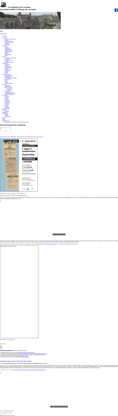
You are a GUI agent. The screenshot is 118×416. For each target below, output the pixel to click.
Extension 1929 (8, 76)
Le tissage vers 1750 (9, 60)
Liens (3, 118)
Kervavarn (7, 99)
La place (6, 40)
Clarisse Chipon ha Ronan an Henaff (26, 352)
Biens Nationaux (8, 66)
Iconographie (5, 113)
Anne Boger (7, 58)
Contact (3, 119)
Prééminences (7, 44)
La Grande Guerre (6, 108)
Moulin (6, 53)
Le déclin (7, 61)
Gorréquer (7, 106)
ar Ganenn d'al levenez (49, 244)
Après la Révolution (6, 74)
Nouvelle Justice (8, 67)
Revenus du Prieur (8, 50)
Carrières (6, 82)
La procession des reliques (10, 93)
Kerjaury (6, 98)
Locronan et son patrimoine (10, 39)
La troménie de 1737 (9, 92)
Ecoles (6, 79)
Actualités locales (5, 120)
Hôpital (6, 72)
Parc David (7, 100)
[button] (2, 219)
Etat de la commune (9, 75)
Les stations (9, 88)
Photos (6, 115)
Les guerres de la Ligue (9, 42)
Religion (6, 65)
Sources (4, 117)
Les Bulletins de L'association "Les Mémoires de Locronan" (16, 122)
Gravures (6, 114)
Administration (8, 48)
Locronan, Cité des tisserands (10, 57)
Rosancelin (7, 107)
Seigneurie (7, 47)
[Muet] (0, 349)
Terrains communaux (9, 83)
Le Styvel (7, 96)
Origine (6, 46)
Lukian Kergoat (43, 353)
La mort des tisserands (9, 62)
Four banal (7, 52)
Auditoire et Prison (8, 51)
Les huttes (9, 89)
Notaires (6, 68)
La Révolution (5, 63)
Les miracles (7, 91)
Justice (6, 55)
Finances (6, 71)
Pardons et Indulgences (9, 94)
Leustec (6, 105)
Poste (6, 81)
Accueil (3, 35)
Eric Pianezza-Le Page (27, 353)
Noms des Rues (5, 112)
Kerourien (7, 103)
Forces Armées (8, 70)
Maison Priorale (8, 54)
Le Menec (7, 97)
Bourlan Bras (7, 102)
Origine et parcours (8, 86)
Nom (6, 36)
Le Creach (7, 104)
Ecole (6, 73)
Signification (7, 85)
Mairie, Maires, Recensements (11, 77)
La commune (7, 64)
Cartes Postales (8, 116)
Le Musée (4, 109)
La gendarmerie (8, 78)
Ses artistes (7, 110)
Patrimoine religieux (9, 41)
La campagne (5, 95)
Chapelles (7, 43)
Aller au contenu (3, 33)
